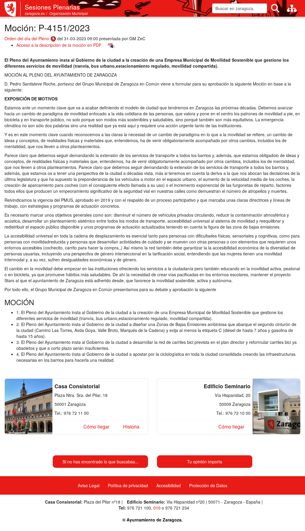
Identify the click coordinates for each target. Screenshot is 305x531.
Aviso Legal (88, 485)
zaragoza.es (35, 13)
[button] (96, 426)
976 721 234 (177, 508)
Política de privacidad (128, 485)
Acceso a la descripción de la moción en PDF (59, 45)
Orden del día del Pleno (27, 38)
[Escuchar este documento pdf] (111, 45)
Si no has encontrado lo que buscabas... (101, 462)
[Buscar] (275, 8)
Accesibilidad (168, 485)
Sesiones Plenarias (52, 6)
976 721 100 (139, 508)
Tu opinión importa (204, 462)
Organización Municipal (68, 13)
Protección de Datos (208, 485)
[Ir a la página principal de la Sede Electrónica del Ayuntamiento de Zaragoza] (12, 8)
